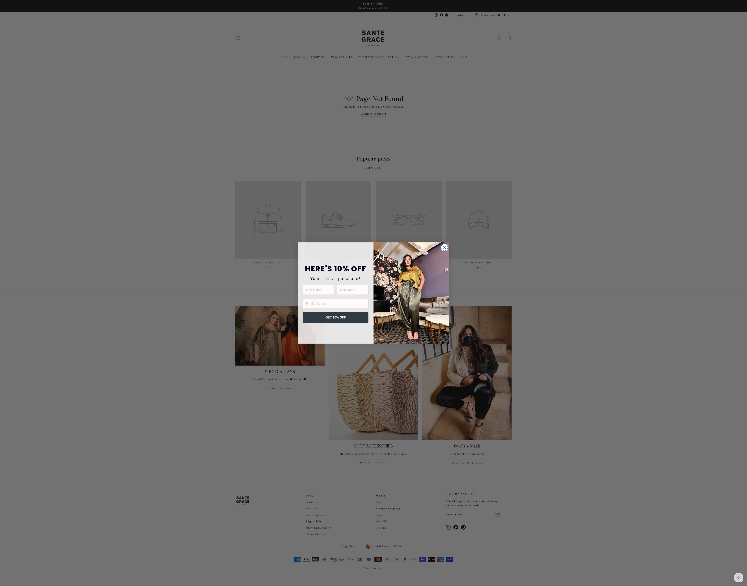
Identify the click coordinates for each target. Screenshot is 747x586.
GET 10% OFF (335, 317)
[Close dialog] (444, 247)
